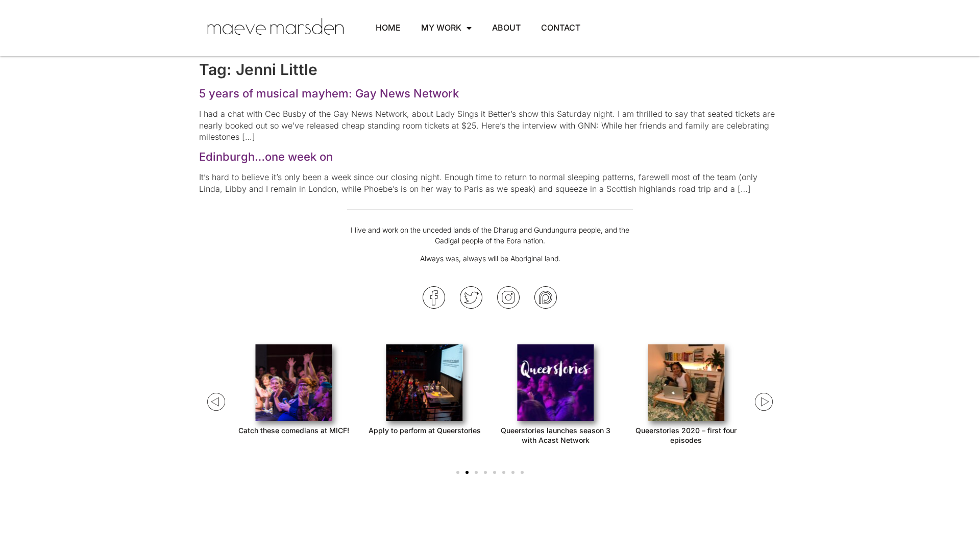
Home (388, 27)
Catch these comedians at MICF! (293, 430)
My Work (441, 27)
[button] (457, 472)
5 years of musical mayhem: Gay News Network (329, 93)
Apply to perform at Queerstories (425, 430)
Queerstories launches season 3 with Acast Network (555, 435)
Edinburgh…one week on (266, 156)
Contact (560, 27)
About (506, 27)
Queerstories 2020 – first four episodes (686, 435)
